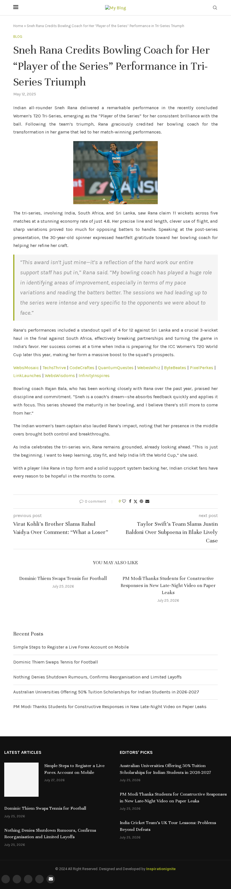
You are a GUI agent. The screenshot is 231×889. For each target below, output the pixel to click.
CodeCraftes (82, 367)
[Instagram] (28, 879)
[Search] (215, 8)
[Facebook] (5, 879)
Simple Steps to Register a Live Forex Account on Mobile (71, 647)
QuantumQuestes (116, 367)
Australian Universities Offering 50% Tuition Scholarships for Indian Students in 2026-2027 (106, 692)
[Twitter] (17, 879)
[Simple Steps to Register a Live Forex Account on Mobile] (21, 780)
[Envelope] (50, 879)
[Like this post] (124, 501)
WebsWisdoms (60, 375)
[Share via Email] (147, 501)
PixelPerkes (201, 367)
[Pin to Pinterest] (141, 501)
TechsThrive (54, 367)
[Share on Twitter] (135, 501)
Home (18, 26)
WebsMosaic (26, 367)
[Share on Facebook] (130, 501)
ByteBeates (175, 367)
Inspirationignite (161, 869)
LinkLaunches (27, 375)
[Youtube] (39, 879)
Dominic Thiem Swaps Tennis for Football (63, 578)
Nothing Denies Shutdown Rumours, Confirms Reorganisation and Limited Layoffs (97, 677)
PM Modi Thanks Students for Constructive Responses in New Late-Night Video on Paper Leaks (168, 585)
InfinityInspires (94, 375)
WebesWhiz (148, 367)
